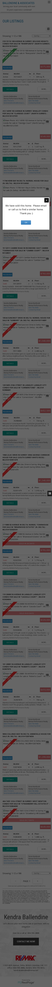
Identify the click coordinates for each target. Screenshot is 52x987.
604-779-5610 (9, 101)
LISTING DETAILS (10, 89)
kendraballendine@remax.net (14, 103)
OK (26, 222)
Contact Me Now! (26, 941)
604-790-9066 (33, 101)
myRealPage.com (26, 982)
